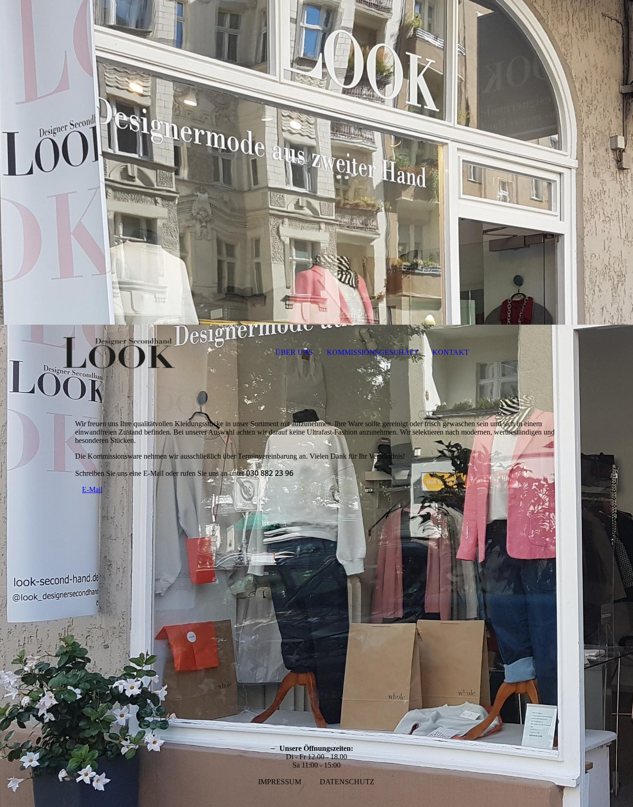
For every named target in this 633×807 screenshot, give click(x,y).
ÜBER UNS (294, 352)
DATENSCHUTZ (347, 782)
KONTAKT (450, 352)
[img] (316, 162)
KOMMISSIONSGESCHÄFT (372, 352)
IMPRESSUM (279, 782)
